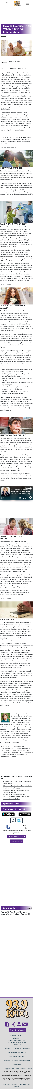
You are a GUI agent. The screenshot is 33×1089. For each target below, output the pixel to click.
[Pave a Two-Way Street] (16, 212)
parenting (20, 692)
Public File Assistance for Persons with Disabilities (17, 1062)
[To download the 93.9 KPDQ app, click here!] (8, 814)
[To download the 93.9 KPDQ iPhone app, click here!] (25, 814)
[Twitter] (24, 827)
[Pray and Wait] (16, 610)
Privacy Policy (26, 1048)
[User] (18, 1025)
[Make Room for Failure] (16, 425)
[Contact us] (24, 1024)
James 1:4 (19, 190)
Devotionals (9, 908)
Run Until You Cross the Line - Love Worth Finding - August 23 (15, 913)
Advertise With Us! (16, 841)
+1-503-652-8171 (19, 1042)
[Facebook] (8, 827)
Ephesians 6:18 (16, 675)
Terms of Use (12, 1052)
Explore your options (16, 836)
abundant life (27, 194)
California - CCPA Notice (12, 1048)
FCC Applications (8, 1069)
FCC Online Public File (16, 1056)
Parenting (3, 638)
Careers (29, 1069)
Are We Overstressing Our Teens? (14, 794)
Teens (3, 37)
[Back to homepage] (17, 3)
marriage (15, 718)
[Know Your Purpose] (16, 158)
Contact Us (17, 1044)
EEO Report (22, 1052)
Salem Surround (20, 1069)
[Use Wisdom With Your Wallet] (16, 296)
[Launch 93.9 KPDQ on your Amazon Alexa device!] (16, 820)
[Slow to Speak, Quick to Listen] (16, 526)
